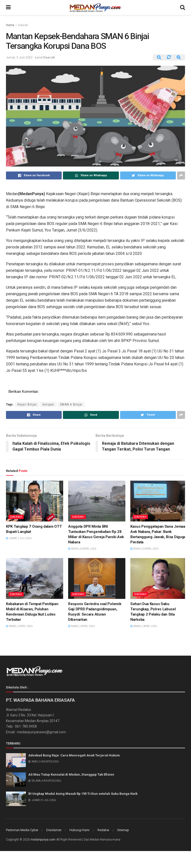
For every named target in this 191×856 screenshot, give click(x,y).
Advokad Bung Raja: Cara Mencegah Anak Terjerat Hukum (74, 755)
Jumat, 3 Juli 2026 (20, 538)
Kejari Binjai (27, 404)
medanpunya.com (43, 839)
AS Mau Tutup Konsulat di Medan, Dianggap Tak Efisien (71, 774)
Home (10, 25)
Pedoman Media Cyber (22, 830)
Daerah (23, 25)
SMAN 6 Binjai (71, 404)
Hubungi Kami (79, 830)
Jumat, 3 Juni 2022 (19, 57)
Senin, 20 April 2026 (83, 548)
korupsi (48, 404)
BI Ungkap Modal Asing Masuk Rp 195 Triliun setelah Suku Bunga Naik (83, 794)
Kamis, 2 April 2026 (20, 626)
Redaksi (103, 830)
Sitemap (123, 830)
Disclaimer (53, 830)
